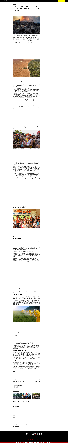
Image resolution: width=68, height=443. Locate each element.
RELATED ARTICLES (15, 391)
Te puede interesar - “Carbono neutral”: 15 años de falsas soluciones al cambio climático (25, 111)
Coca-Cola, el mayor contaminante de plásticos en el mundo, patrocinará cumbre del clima (19, 381)
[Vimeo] (40, 439)
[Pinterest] (17, 13)
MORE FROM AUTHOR (22, 391)
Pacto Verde (14, 106)
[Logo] (6, 1)
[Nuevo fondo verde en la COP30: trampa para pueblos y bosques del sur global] (36, 396)
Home (13, 3)
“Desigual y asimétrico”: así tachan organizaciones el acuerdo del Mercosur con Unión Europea (26, 401)
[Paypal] (31, 439)
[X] (15, 13)
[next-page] (14, 403)
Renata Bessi (15, 11)
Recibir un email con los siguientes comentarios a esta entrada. (21, 424)
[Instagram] (28, 439)
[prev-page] (13, 403)
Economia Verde (17, 3)
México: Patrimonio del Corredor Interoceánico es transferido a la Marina (34, 381)
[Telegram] (35, 439)
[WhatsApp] (19, 13)
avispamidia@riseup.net (36, 437)
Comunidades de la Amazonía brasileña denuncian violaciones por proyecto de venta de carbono (17, 401)
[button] (67, 1)
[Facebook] (14, 13)
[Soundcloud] (33, 439)
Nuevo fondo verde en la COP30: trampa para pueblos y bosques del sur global (36, 401)
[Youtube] (42, 439)
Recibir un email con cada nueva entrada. (19, 425)
